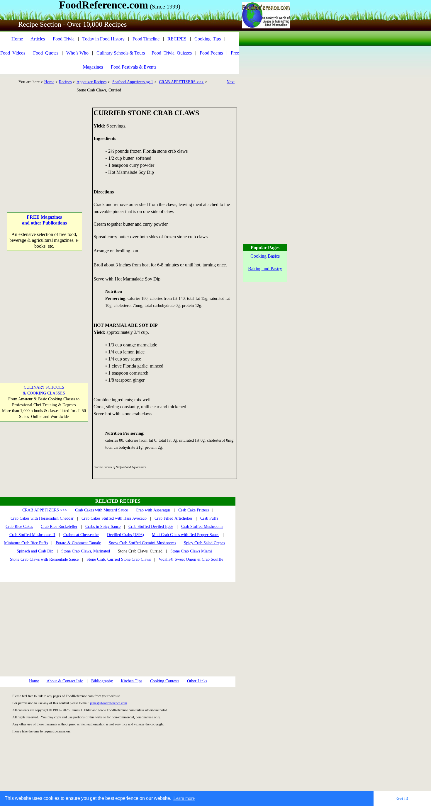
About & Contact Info (65, 681)
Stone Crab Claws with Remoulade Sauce (44, 559)
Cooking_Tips (207, 38)
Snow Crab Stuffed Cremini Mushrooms (142, 543)
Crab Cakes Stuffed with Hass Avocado (114, 518)
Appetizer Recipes (91, 82)
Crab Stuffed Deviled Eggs (150, 526)
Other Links (197, 681)
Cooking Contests (164, 681)
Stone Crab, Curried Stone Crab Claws (118, 559)
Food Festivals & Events (133, 66)
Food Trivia (63, 38)
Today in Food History (103, 38)
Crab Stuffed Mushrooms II (32, 535)
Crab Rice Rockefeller (59, 526)
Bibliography (102, 681)
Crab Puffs (209, 518)
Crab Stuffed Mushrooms (202, 526)
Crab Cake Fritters (193, 510)
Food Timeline (146, 38)
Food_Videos (12, 52)
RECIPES (176, 38)
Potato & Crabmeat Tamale (78, 543)
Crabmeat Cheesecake (81, 535)
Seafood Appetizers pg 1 (132, 82)
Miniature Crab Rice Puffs (26, 543)
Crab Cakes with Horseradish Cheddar (42, 518)
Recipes (65, 82)
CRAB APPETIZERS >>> (181, 82)
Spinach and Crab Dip (35, 551)
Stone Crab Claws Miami (191, 551)
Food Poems (211, 52)
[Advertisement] (44, 144)
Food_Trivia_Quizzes (172, 52)
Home (17, 38)
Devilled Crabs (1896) (125, 535)
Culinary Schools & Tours (120, 52)
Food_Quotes (45, 52)
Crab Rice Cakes (19, 526)
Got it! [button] (402, 798)
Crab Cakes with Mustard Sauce (101, 510)
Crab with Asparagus (153, 510)
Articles (37, 38)
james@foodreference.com (108, 703)
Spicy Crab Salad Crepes (204, 543)
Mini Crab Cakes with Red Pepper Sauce (185, 535)
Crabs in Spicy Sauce (103, 526)
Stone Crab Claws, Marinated (85, 551)
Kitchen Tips (131, 681)
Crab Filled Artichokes (173, 518)
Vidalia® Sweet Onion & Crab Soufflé (191, 559)
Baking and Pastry (265, 268)
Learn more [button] (184, 798)
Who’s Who (77, 52)
